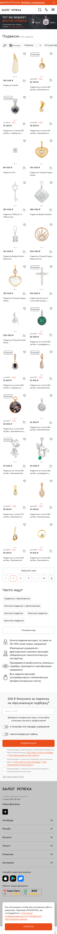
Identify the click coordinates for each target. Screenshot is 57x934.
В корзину (24, 80)
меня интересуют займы (24, 734)
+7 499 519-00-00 (11, 799)
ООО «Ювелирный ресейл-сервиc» (24, 755)
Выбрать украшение (22, 2)
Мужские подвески (14, 621)
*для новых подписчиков (13, 777)
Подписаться (28, 743)
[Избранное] (24, 54)
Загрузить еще (28, 571)
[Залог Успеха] (11, 10)
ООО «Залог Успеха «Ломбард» (40, 752)
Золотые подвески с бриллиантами (22, 606)
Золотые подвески (13, 613)
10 (44, 578)
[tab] (13, 76)
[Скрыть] (53, 3)
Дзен (5, 812)
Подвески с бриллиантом (17, 599)
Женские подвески (37, 613)
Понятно (28, 927)
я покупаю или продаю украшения (29, 726)
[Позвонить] (46, 9)
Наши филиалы (11, 804)
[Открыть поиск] (40, 10)
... (36, 578)
